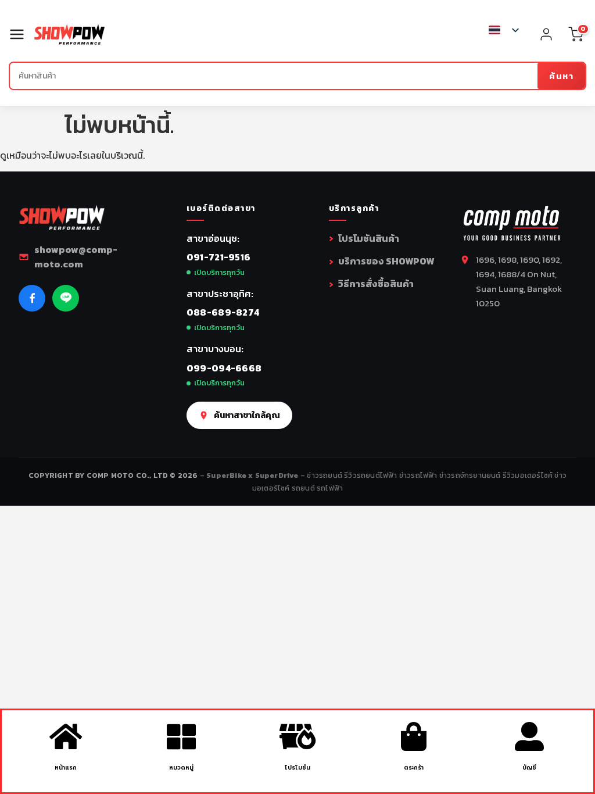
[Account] (546, 34)
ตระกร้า (414, 767)
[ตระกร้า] (413, 736)
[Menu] (21, 34)
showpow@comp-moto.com (75, 256)
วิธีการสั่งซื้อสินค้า (376, 284)
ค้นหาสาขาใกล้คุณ (247, 415)
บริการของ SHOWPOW (386, 261)
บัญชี (529, 767)
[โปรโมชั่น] (297, 736)
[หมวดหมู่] (181, 736)
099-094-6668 (224, 368)
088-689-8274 (223, 312)
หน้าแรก (66, 767)
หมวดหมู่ (181, 767)
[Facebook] (32, 298)
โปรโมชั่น (297, 767)
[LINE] (65, 298)
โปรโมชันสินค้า (368, 238)
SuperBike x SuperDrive (253, 475)
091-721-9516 (219, 257)
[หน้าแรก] (65, 736)
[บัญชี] (529, 736)
